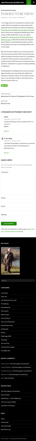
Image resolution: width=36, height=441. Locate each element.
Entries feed (4, 422)
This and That (5, 343)
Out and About (5, 318)
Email (3, 206)
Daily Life (4, 296)
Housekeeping (5, 307)
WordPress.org (5, 429)
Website (4, 215)
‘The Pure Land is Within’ (8, 402)
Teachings (4, 340)
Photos (3, 332)
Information (4, 311)
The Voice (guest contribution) (19, 363)
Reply (7, 131)
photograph (4, 329)
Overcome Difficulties (8, 10)
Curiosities (4, 293)
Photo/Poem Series (7, 325)
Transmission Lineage (7, 347)
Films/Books (5, 304)
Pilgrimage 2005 (6, 336)
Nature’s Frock (5, 102)
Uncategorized (5, 350)
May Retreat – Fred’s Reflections (11, 398)
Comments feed (6, 426)
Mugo (14, 17)
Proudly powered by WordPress (18, 438)
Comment (5, 172)
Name (3, 198)
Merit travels (5, 314)
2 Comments (21, 17)
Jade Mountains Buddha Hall (12, 2)
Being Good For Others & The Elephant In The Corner (17, 95)
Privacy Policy (4, 438)
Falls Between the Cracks (8, 300)
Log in (3, 419)
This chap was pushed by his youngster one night (17, 30)
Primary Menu (33, 2)
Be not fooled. (9, 378)
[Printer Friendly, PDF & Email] (4, 85)
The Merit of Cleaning (7, 405)
